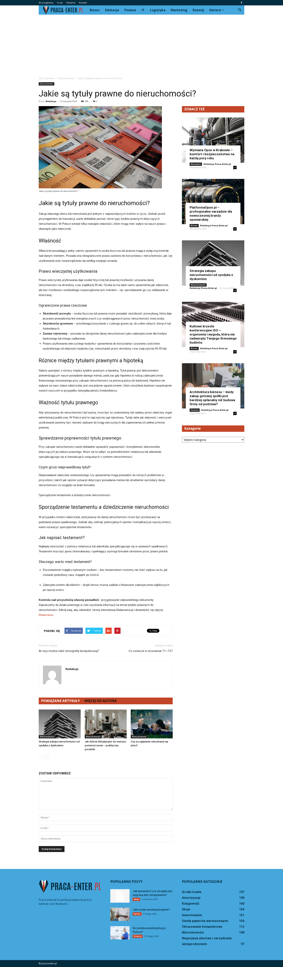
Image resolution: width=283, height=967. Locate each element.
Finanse (130, 10)
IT (143, 10)
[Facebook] (241, 2)
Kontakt (83, 2)
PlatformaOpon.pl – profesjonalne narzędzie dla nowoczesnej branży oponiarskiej (211, 213)
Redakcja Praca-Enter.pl (217, 164)
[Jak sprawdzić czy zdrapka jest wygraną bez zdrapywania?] (120, 896)
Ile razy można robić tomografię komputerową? (69, 651)
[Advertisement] (141, 43)
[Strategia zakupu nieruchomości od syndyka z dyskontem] (60, 724)
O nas (60, 2)
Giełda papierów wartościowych (205, 921)
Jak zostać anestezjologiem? (151, 909)
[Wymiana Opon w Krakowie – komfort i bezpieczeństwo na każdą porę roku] (213, 140)
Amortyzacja (191, 898)
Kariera (215, 10)
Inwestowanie (192, 915)
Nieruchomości (46, 83)
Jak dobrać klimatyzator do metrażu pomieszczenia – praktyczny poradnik (105, 745)
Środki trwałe (192, 892)
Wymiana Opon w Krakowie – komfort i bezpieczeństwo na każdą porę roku (212, 154)
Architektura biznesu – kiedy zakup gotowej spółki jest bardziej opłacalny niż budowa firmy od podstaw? (212, 398)
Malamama (46, 614)
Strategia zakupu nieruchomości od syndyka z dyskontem (211, 275)
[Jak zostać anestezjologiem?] (120, 914)
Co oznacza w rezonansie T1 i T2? (151, 651)
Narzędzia (196, 164)
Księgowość (190, 903)
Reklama (70, 2)
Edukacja (112, 10)
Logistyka (157, 10)
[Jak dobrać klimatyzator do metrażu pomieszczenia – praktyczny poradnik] (106, 724)
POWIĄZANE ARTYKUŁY (60, 701)
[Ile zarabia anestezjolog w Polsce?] (120, 932)
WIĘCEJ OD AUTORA (101, 701)
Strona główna (46, 2)
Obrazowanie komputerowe (202, 926)
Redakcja (51, 101)
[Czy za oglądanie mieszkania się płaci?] (152, 724)
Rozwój (198, 10)
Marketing (179, 10)
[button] (239, 10)
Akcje (136, 899)
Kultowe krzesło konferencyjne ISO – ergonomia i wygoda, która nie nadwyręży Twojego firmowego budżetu (213, 334)
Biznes (95, 10)
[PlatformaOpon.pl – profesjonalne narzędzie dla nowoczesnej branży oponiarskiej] (213, 201)
